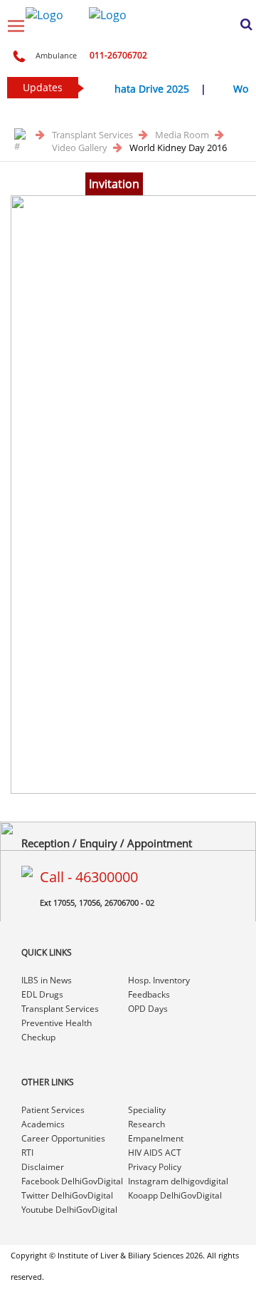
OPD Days (148, 1009)
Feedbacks (149, 994)
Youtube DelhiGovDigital (69, 1210)
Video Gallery (81, 147)
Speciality (147, 1110)
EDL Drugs (42, 994)
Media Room (183, 134)
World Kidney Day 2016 (178, 147)
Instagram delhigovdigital (178, 1181)
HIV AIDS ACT (154, 1153)
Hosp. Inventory (159, 980)
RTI (27, 1153)
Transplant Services (93, 134)
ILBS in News (46, 980)
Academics (43, 1124)
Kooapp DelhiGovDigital (175, 1195)
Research (146, 1124)
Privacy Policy (154, 1167)
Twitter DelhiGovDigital (67, 1195)
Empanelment (155, 1138)
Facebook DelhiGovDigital (72, 1181)
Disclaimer (42, 1167)
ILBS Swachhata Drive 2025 (121, 88)
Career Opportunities (63, 1138)
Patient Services (53, 1110)
